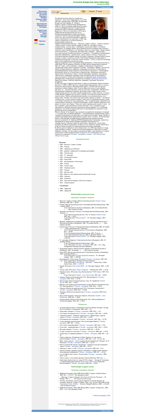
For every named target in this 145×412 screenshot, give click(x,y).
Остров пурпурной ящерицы (85, 255)
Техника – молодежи (78, 134)
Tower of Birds (73, 384)
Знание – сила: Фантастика (96, 134)
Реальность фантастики (89, 361)
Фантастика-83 (81, 236)
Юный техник (60, 136)
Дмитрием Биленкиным (99, 78)
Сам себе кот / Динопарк (84, 262)
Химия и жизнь (101, 201)
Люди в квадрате (82, 270)
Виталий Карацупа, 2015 (102, 395)
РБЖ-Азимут (97, 272)
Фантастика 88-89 (78, 266)
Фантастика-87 (81, 218)
